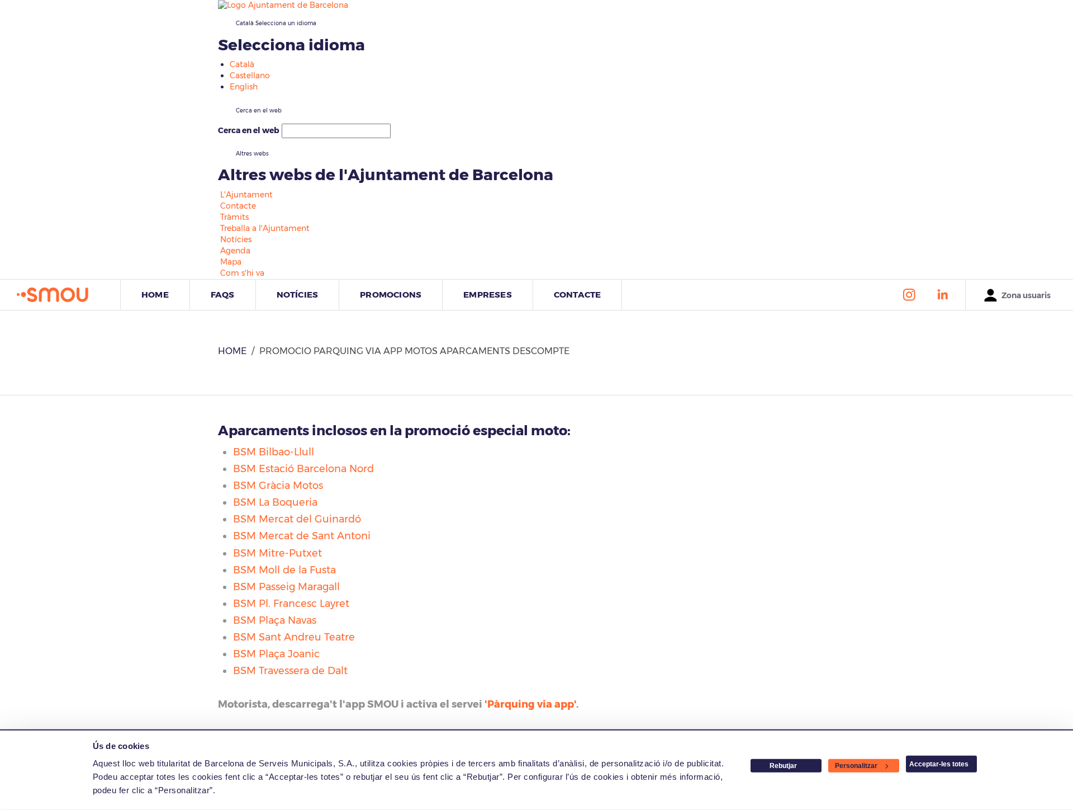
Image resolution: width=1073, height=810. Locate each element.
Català (276, 23)
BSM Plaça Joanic (276, 654)
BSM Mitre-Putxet (277, 553)
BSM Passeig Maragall (286, 587)
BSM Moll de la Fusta (284, 570)
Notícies (298, 294)
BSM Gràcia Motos (278, 485)
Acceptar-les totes (938, 764)
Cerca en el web (248, 130)
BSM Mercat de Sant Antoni (302, 536)
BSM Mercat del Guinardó (297, 519)
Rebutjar (783, 766)
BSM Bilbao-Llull (273, 452)
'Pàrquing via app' (530, 704)
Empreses (487, 294)
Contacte (577, 294)
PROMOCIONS (390, 294)
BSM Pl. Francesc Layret (291, 603)
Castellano (250, 75)
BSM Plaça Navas (274, 620)
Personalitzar (856, 766)
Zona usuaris (1026, 295)
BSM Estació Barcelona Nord (303, 469)
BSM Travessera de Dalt (290, 671)
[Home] (68, 295)
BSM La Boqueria (275, 502)
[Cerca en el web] (411, 133)
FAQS (223, 294)
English (244, 87)
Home (155, 294)
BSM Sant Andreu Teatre (294, 637)
